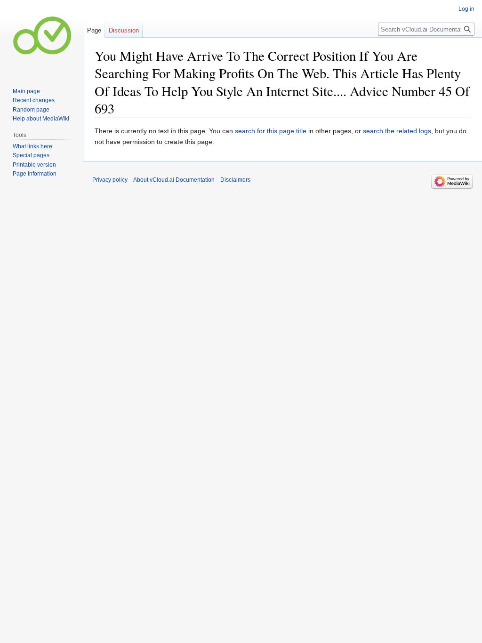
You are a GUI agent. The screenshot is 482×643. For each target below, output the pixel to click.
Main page (26, 91)
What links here (32, 146)
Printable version (34, 164)
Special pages (31, 155)
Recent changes (34, 100)
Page (94, 30)
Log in (466, 9)
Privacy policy (110, 180)
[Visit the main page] (41, 37)
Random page (31, 109)
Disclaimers (235, 180)
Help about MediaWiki (41, 118)
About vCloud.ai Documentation (174, 180)
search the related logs (397, 131)
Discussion (124, 30)
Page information (34, 173)
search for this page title (270, 131)
